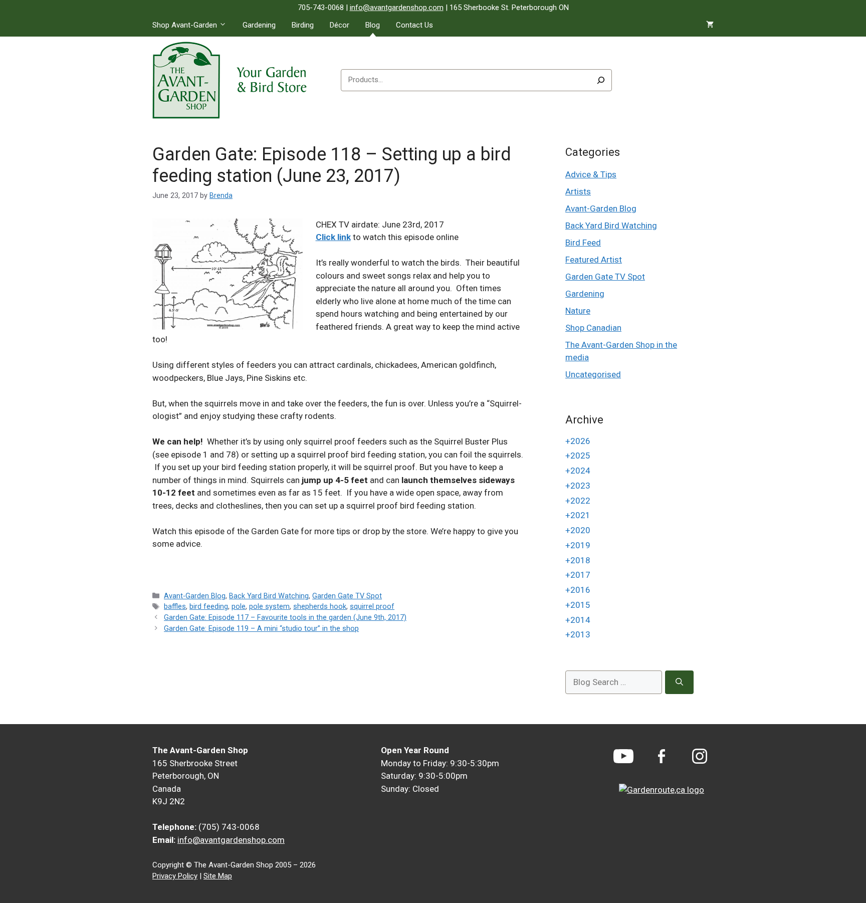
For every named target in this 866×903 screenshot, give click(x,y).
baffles (175, 606)
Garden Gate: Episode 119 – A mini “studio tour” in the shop (261, 628)
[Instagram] (700, 756)
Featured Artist (593, 260)
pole (239, 606)
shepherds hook (319, 606)
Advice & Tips (590, 174)
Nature (577, 311)
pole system (269, 606)
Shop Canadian (593, 328)
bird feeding (208, 606)
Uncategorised (593, 374)
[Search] (600, 80)
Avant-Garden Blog (195, 596)
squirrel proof (372, 606)
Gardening (259, 25)
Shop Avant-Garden (184, 25)
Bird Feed (583, 243)
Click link (333, 237)
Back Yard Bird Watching (269, 596)
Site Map (217, 875)
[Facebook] (661, 756)
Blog (372, 25)
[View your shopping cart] (710, 25)
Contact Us (414, 25)
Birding (303, 25)
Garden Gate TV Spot (347, 596)
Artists (578, 191)
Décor (339, 25)
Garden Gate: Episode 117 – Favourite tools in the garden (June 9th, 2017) (285, 617)
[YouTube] (623, 756)
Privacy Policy (174, 875)
